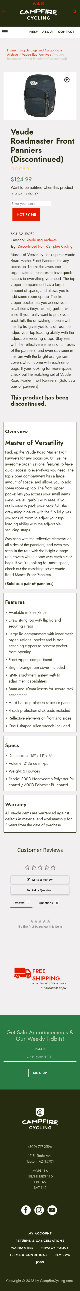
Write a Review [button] (42, 880)
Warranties (22, 1248)
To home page (40, 1118)
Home (11, 50)
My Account (40, 1233)
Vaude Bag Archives (36, 54)
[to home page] (38, 11)
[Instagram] (39, 1210)
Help (33, 31)
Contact (66, 31)
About (48, 31)
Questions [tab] (46, 903)
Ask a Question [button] (42, 890)
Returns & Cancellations (40, 1240)
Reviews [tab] (18, 903)
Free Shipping (46, 974)
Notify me (26, 214)
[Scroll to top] (5, 1267)
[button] (67, 80)
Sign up (40, 1073)
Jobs (40, 1262)
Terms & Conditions (29, 1255)
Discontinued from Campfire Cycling (45, 246)
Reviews (62, 1255)
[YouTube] (52, 1210)
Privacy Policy (55, 1248)
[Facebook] (26, 1210)
